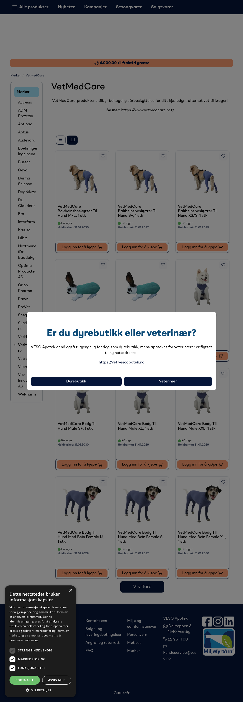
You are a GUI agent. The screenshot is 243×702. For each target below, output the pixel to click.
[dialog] (40, 641)
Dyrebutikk (76, 381)
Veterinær (168, 381)
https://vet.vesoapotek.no (121, 362)
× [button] (70, 590)
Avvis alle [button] (56, 680)
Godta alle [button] (24, 680)
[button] (40, 690)
